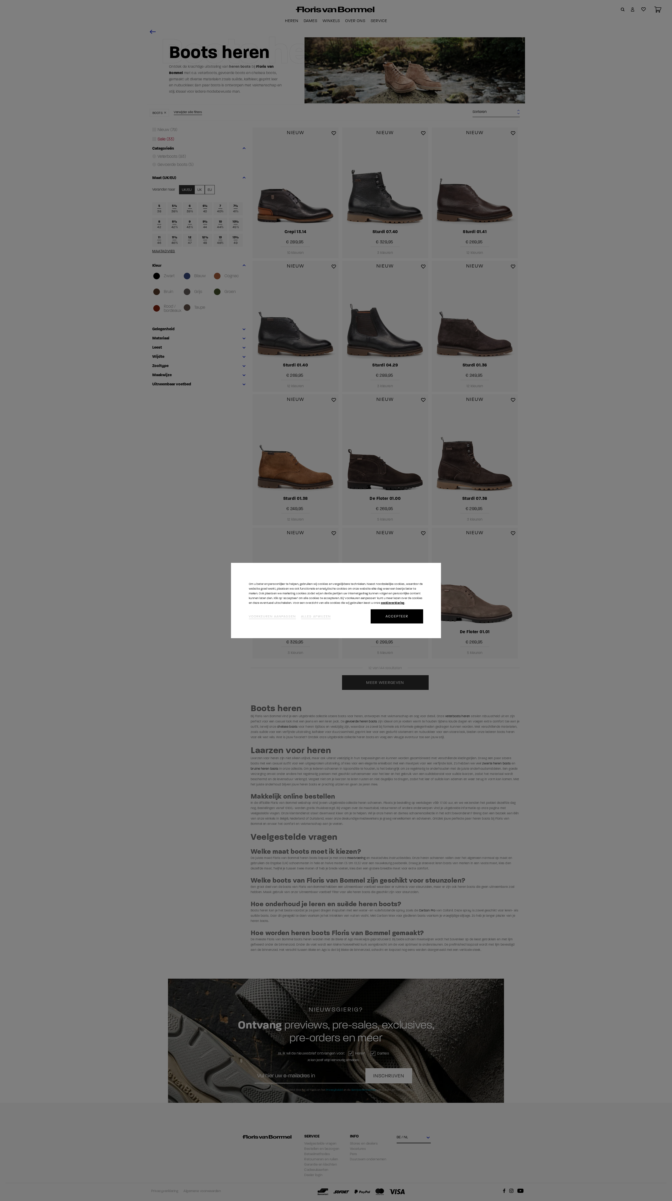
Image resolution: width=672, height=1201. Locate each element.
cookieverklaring (393, 603)
